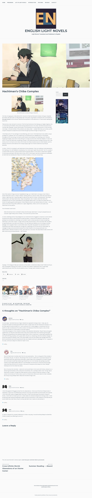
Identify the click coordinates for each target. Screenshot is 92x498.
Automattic (55, 495)
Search (57, 92)
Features (40, 2)
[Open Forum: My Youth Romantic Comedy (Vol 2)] (44, 290)
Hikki (10, 386)
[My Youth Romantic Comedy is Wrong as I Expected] (27, 290)
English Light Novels (46, 31)
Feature (27, 303)
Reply (22, 319)
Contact (54, 2)
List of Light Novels (20, 2)
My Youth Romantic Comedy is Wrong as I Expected (25, 296)
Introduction (32, 2)
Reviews (47, 2)
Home (3, 2)
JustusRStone (18, 303)
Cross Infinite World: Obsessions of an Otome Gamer (12, 468)
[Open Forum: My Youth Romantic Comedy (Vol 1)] (10, 290)
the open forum (6, 119)
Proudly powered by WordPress (40, 495)
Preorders (10, 2)
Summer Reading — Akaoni (41, 465)
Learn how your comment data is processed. (33, 459)
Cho (11, 351)
